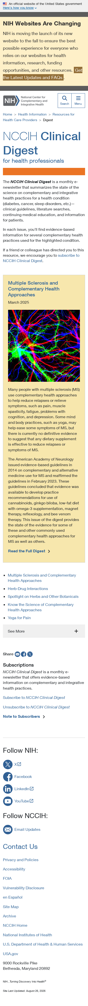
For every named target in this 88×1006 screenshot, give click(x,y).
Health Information (32, 114)
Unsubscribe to (36, 707)
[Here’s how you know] (44, 6)
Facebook (23, 776)
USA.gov (10, 953)
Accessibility (14, 869)
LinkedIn (21, 788)
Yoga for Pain (19, 617)
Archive (9, 915)
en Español (12, 897)
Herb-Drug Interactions (28, 588)
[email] (17, 653)
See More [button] (16, 631)
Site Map (11, 906)
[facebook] (24, 653)
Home (7, 114)
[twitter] (30, 653)
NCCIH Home (15, 925)
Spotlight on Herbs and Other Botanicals (43, 596)
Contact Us (20, 846)
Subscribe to (34, 697)
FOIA (7, 878)
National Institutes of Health (27, 934)
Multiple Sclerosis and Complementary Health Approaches (33, 289)
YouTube (21, 800)
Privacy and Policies (20, 859)
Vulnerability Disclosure (23, 887)
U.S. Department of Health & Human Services (43, 944)
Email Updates (27, 829)
